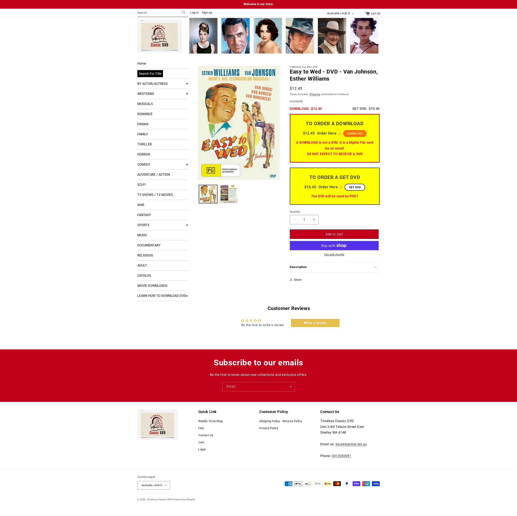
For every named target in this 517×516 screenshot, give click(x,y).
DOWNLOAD (355, 133)
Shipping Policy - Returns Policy (280, 420)
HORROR (143, 154)
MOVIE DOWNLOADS (152, 286)
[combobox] (163, 13)
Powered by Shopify (184, 499)
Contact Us (205, 435)
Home (141, 63)
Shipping (314, 94)
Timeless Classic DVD (159, 499)
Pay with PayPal (334, 254)
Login (202, 449)
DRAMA (142, 124)
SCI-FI (141, 185)
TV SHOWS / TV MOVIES (155, 195)
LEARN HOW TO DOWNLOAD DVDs (162, 296)
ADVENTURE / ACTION (153, 175)
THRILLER (144, 144)
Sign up (207, 12)
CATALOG (144, 275)
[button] (335, 267)
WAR (140, 205)
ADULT (142, 265)
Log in (194, 12)
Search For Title (150, 74)
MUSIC (142, 235)
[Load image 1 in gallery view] (208, 194)
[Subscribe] (290, 386)
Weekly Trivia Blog (210, 420)
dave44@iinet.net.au (351, 444)
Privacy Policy (268, 428)
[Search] (183, 12)
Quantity (295, 211)
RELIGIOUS (145, 255)
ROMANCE (144, 114)
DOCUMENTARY (149, 245)
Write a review (315, 323)
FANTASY (144, 215)
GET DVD (355, 187)
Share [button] (298, 279)
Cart (201, 442)
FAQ (201, 428)
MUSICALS (145, 104)
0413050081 (341, 456)
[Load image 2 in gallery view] (228, 194)
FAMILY (142, 134)
